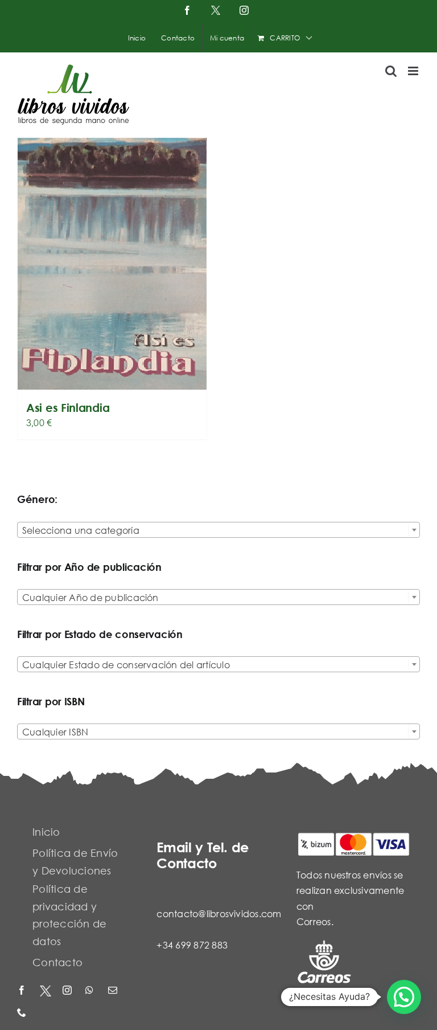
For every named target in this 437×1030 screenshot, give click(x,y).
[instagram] (68, 991)
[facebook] (22, 991)
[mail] (113, 991)
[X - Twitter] (45, 991)
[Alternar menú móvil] (414, 71)
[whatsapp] (91, 991)
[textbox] (218, 530)
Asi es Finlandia (67, 407)
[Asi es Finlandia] (112, 264)
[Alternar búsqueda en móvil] (391, 71)
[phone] (22, 1013)
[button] (404, 997)
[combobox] (218, 530)
